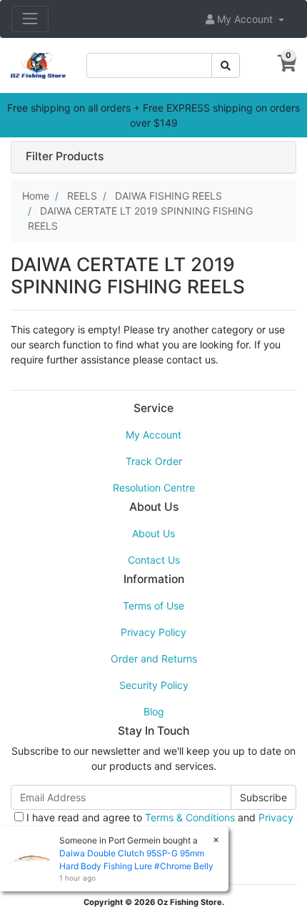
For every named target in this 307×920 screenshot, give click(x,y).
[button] (245, 19)
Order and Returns (154, 658)
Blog (154, 711)
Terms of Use (153, 606)
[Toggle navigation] (30, 18)
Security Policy (153, 685)
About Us (153, 533)
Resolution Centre (154, 487)
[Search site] (225, 65)
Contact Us (154, 560)
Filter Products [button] (65, 156)
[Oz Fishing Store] (38, 64)
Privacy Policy (153, 632)
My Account (153, 435)
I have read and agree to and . (158, 824)
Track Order (154, 461)
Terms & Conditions (190, 817)
